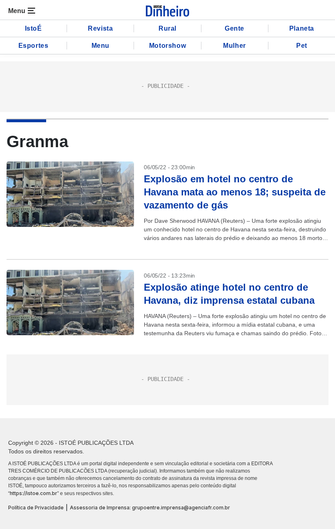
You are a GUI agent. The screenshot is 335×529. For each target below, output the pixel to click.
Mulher (234, 45)
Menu (100, 45)
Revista (100, 28)
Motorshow (167, 45)
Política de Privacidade (36, 507)
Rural (167, 28)
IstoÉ (33, 28)
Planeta (301, 28)
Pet (301, 45)
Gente (234, 28)
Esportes (33, 45)
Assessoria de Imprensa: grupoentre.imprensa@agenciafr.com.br (150, 507)
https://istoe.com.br (33, 493)
